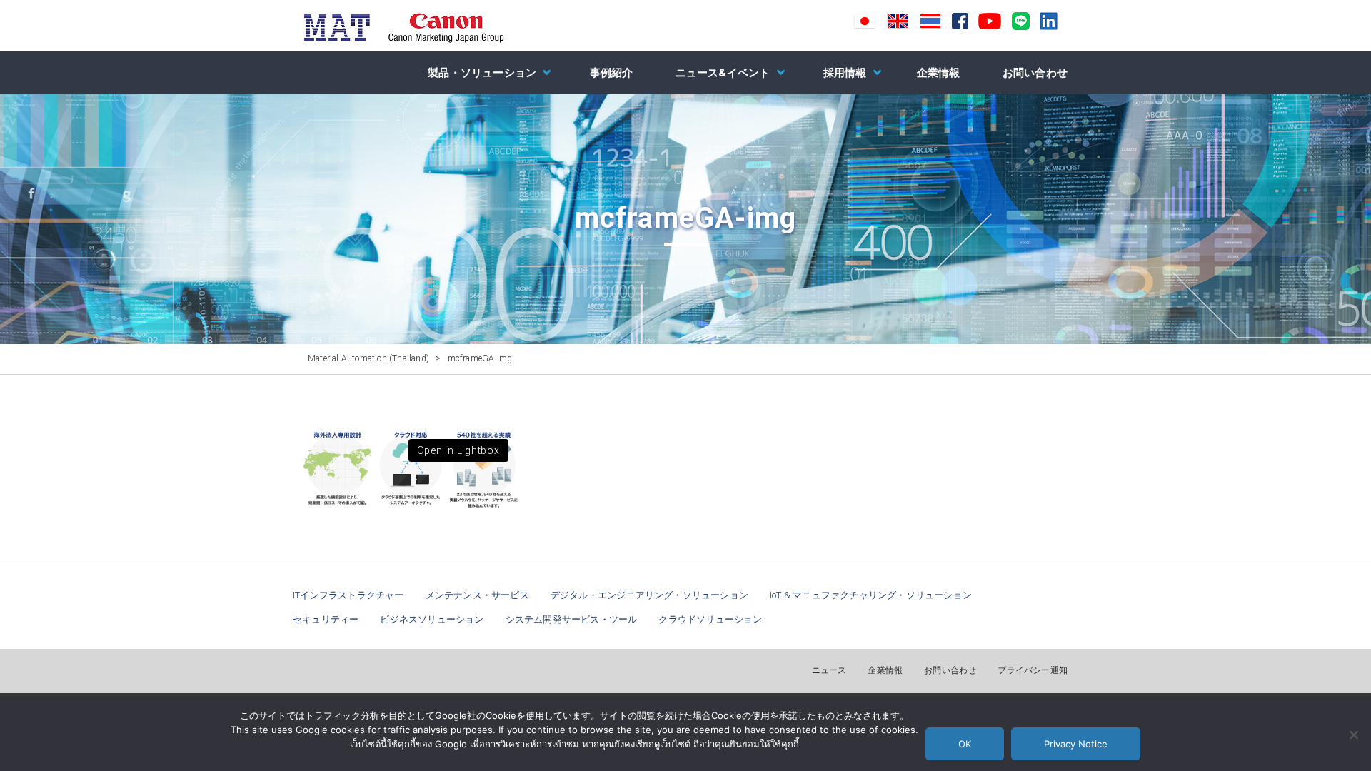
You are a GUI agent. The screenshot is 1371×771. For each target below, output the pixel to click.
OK (964, 744)
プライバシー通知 (1033, 670)
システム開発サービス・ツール (572, 619)
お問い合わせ (1035, 72)
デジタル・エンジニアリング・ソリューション (649, 595)
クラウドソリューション (710, 619)
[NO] (1353, 734)
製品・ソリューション (482, 72)
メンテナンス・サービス (477, 595)
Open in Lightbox (458, 450)
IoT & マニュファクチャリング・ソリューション (871, 595)
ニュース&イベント (723, 72)
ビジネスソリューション (431, 619)
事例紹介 (611, 72)
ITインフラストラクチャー (348, 595)
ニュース (829, 670)
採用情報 (845, 72)
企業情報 (938, 72)
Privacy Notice (1076, 744)
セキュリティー (325, 619)
